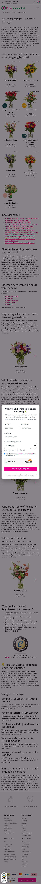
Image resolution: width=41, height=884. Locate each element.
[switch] (4, 881)
